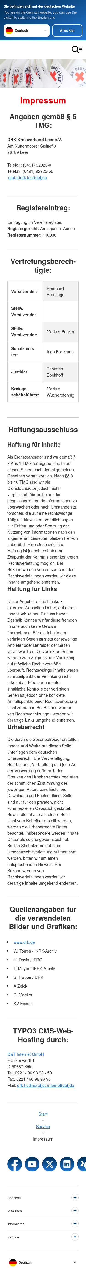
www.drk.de (24, 942)
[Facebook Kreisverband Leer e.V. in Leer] (14, 1164)
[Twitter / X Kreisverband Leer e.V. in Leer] (49, 1164)
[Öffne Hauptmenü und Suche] (76, 49)
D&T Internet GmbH (25, 1054)
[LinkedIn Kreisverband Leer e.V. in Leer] (67, 1164)
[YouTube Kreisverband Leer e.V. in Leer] (32, 1164)
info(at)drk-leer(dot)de (27, 177)
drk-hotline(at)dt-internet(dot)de (45, 1085)
